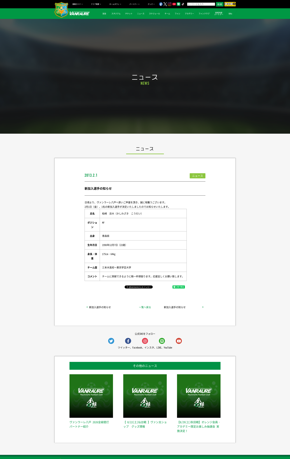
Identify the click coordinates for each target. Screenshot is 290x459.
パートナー (133, 4)
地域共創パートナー (218, 13)
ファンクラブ (204, 13)
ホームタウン (114, 4)
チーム (167, 13)
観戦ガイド (76, 4)
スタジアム (116, 13)
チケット (128, 13)
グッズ (150, 4)
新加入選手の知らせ (100, 307)
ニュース (140, 13)
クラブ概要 (95, 4)
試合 (104, 13)
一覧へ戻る (145, 307)
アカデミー (189, 13)
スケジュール (154, 13)
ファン (177, 13)
